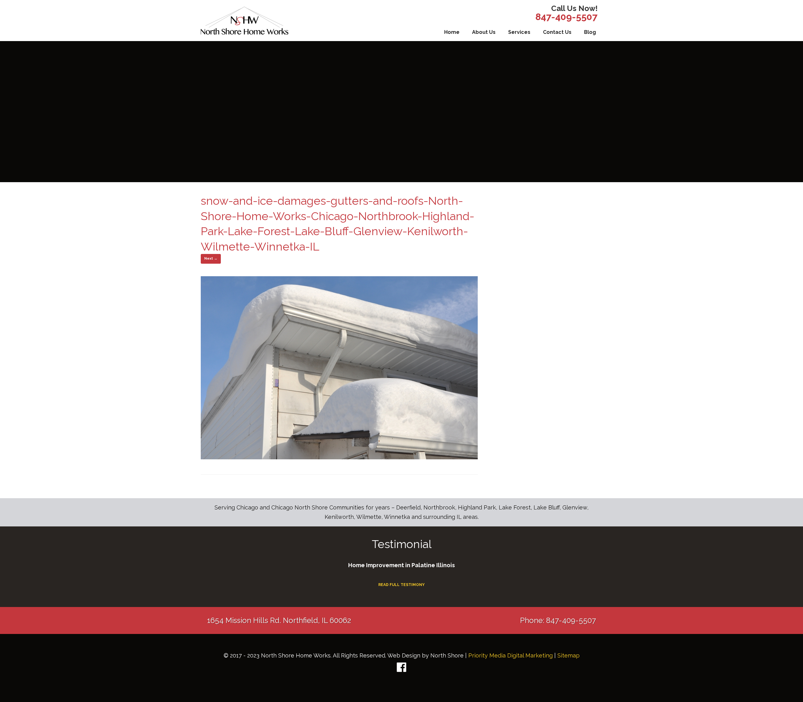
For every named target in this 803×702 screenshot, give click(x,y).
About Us (484, 32)
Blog (590, 32)
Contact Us (557, 32)
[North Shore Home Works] (244, 20)
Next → (210, 258)
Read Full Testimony (401, 585)
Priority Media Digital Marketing (510, 655)
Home (452, 32)
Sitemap (568, 655)
